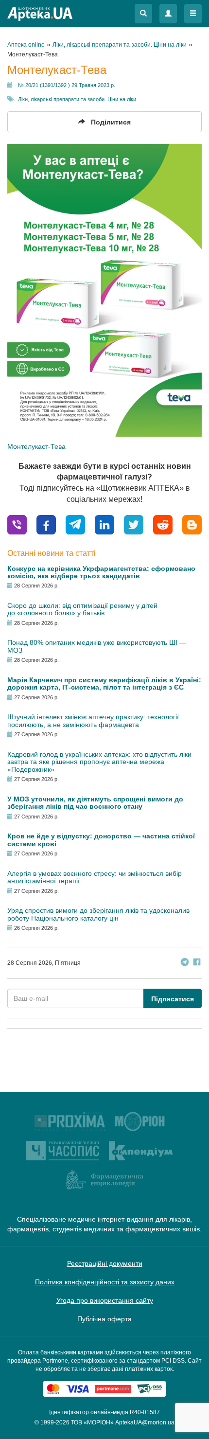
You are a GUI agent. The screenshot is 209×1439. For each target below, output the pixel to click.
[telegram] (75, 524)
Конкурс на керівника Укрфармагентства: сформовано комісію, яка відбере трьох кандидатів (101, 572)
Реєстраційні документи (104, 1263)
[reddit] (163, 524)
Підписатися (172, 999)
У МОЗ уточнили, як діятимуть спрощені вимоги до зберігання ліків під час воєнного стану (95, 802)
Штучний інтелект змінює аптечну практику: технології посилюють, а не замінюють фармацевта (93, 720)
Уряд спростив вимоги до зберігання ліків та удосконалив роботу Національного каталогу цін (98, 914)
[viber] (17, 524)
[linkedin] (104, 524)
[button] (143, 13)
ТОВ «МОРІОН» (92, 1422)
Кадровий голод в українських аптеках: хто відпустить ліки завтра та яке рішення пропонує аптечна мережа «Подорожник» (99, 761)
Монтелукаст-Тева (36, 446)
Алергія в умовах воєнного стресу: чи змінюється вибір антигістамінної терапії (94, 877)
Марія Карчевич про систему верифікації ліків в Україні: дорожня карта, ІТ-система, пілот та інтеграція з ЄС (104, 683)
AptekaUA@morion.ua (144, 1422)
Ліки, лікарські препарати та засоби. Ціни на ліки (77, 99)
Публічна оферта (104, 1319)
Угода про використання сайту (104, 1300)
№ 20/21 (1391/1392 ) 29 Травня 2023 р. (66, 85)
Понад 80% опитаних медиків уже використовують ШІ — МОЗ (96, 646)
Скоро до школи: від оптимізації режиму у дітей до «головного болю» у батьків (82, 609)
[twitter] (133, 524)
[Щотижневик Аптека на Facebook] (197, 963)
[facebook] (46, 524)
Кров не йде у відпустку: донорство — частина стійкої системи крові (101, 839)
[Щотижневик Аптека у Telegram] (185, 963)
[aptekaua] (192, 524)
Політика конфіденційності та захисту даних (104, 1282)
